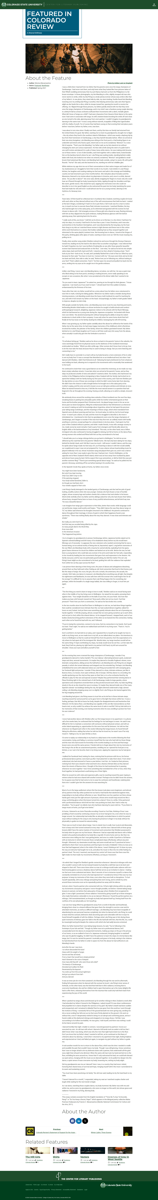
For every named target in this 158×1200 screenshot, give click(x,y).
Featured (37, 86)
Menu (154, 5)
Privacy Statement (56, 1189)
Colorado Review (30, 1162)
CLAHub (50, 1184)
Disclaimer (80, 1189)
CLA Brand (44, 1184)
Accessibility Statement (69, 1189)
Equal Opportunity (45, 1189)
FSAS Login (36, 1184)
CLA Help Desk (58, 1184)
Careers (36, 1189)
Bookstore (40, 1160)
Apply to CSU (29, 1189)
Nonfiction (45, 86)
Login (85, 1189)
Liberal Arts (29, 1184)
